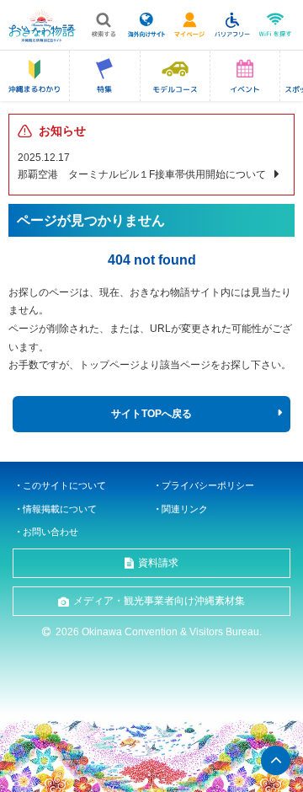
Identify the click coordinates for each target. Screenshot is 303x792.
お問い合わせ (50, 532)
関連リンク (185, 509)
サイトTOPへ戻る (151, 414)
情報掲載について (60, 509)
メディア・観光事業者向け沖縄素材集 (159, 601)
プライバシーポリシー (208, 485)
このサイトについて (64, 485)
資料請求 (158, 563)
